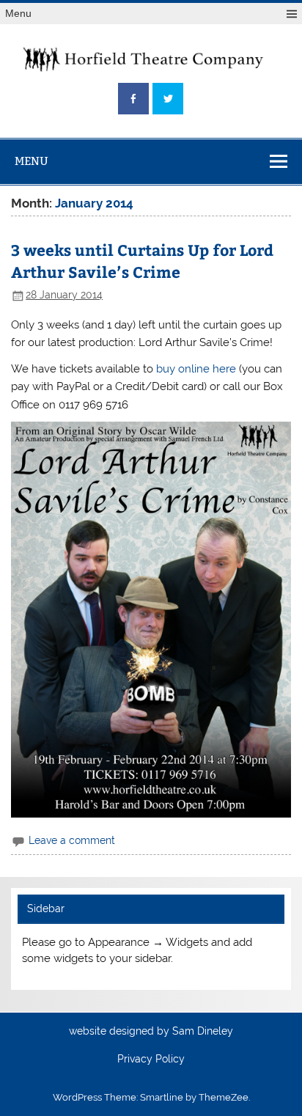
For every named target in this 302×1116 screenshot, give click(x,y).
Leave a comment (72, 840)
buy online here (196, 368)
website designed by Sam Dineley (151, 1032)
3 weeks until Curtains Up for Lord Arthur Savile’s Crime (142, 260)
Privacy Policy (151, 1059)
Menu (18, 13)
